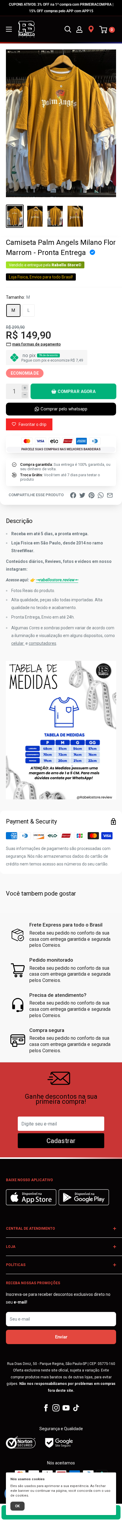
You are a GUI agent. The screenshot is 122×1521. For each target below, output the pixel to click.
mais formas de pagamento (36, 344)
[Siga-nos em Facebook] (45, 1407)
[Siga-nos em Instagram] (56, 1407)
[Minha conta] (79, 29)
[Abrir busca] (68, 29)
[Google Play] (84, 1203)
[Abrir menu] (9, 29)
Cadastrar (61, 1141)
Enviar (61, 1337)
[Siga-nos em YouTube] (66, 1407)
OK (17, 1506)
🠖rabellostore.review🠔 (57, 579)
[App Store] (32, 1203)
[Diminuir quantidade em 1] (25, 395)
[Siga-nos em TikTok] (76, 1407)
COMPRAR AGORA (76, 391)
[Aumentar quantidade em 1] (25, 388)
